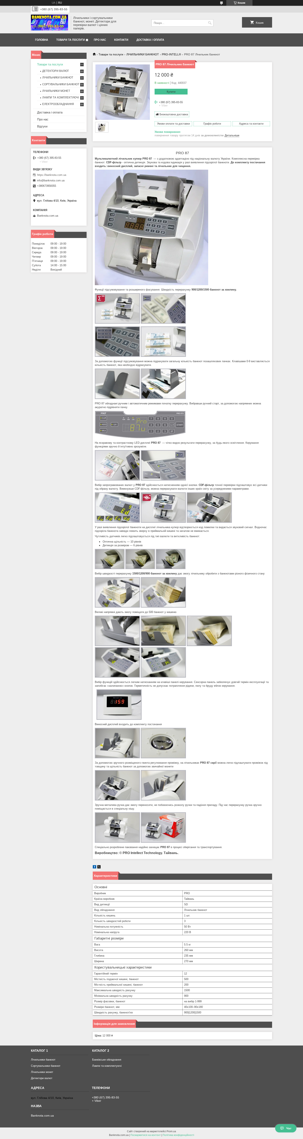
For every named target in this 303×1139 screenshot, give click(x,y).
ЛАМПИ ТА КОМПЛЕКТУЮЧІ (60, 97)
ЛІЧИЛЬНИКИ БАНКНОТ (142, 54)
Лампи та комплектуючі (107, 1065)
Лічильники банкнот (43, 1059)
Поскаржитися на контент (145, 1135)
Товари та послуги (70, 39)
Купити (171, 91)
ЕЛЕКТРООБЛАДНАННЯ (58, 104)
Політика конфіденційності (178, 1135)
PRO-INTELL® (171, 54)
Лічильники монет (42, 1072)
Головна (41, 39)
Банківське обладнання (106, 1059)
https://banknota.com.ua (51, 174)
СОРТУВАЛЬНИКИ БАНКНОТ (60, 84)
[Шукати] (209, 23)
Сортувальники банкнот (45, 1065)
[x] (99, 867)
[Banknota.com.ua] (49, 23)
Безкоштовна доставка (174, 114)
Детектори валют (41, 1078)
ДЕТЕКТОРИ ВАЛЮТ (55, 70)
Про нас (100, 39)
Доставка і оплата (150, 39)
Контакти (121, 39)
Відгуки (42, 126)
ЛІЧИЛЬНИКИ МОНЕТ (56, 90)
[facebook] (94, 867)
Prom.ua (171, 1131)
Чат (288, 1128)
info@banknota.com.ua (51, 180)
